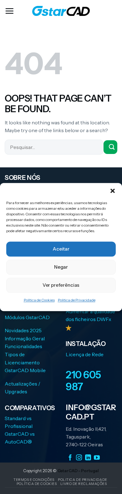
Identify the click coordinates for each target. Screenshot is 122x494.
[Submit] (110, 147)
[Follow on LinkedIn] (88, 457)
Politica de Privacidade (76, 300)
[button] (112, 191)
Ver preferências (61, 285)
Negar (61, 267)
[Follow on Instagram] (79, 457)
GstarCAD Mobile (25, 370)
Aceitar (61, 249)
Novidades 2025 (23, 330)
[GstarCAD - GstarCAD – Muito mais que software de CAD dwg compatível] (61, 11)
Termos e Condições (33, 479)
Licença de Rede (85, 354)
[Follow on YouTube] (97, 457)
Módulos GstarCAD (27, 317)
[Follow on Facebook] (70, 457)
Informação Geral (25, 338)
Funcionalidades (23, 346)
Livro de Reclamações (83, 484)
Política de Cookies (39, 300)
